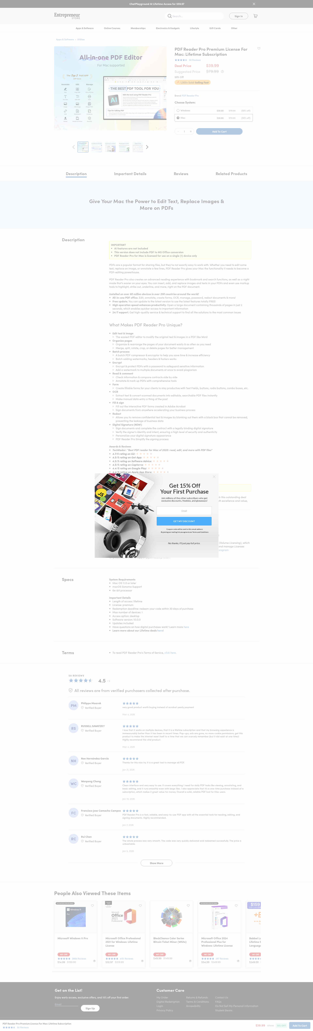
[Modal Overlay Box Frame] (157, 515)
